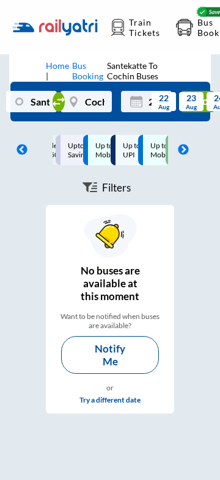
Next (180, 150)
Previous (19, 150)
